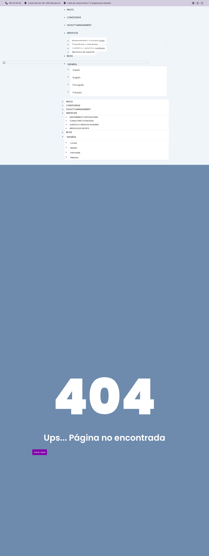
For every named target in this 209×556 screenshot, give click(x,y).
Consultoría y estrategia (85, 44)
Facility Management (79, 25)
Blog (70, 55)
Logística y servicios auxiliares (88, 48)
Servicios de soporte (83, 51)
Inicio (70, 9)
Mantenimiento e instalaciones (88, 40)
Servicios (72, 32)
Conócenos (74, 17)
